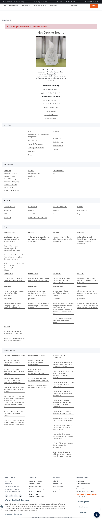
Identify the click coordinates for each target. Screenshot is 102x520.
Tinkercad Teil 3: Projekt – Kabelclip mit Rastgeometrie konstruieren (62, 239)
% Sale (94, 6)
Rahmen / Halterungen (11, 190)
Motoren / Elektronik (10, 185)
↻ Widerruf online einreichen (86, 494)
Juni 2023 (31, 299)
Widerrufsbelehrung (83, 489)
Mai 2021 (7, 326)
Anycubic (80, 206)
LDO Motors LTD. (9, 206)
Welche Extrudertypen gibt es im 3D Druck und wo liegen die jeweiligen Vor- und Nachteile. (87, 306)
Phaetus (55, 214)
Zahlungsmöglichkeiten (36, 148)
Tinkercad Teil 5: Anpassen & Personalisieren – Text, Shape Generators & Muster (13, 257)
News (30, 155)
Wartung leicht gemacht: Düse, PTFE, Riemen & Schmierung (38, 279)
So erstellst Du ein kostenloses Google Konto (38, 136)
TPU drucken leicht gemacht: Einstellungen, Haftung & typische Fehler (62, 280)
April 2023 (56, 299)
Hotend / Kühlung (10, 179)
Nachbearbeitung (34, 173)
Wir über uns (32, 140)
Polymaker (80, 214)
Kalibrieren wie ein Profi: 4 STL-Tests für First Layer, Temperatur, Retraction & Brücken (14, 267)
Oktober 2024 (33, 274)
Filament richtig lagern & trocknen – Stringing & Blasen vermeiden (87, 293)
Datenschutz (18, 514)
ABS (54, 173)
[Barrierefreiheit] (97, 515)
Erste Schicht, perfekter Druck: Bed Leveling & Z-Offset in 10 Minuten (38, 306)
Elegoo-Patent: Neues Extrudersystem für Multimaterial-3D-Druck (12, 248)
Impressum (8, 514)
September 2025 (9, 232)
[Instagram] (11, 496)
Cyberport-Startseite (51, 118)
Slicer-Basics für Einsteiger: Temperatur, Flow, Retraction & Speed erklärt (87, 280)
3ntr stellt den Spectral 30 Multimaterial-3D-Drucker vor (13, 332)
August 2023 (8, 299)
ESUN (5, 214)
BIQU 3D (31, 210)
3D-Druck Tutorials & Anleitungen (60, 357)
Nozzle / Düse (8, 187)
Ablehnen (83, 512)
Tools (30, 179)
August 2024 (57, 274)
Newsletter (32, 151)
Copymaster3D (82, 210)
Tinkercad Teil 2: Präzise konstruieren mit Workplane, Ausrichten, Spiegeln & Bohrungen (86, 240)
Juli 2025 (31, 232)
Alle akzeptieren (83, 502)
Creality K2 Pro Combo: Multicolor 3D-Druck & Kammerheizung (11, 239)
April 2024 (7, 286)
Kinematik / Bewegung (11, 182)
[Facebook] (6, 496)
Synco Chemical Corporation (37, 217)
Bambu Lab (53, 6)
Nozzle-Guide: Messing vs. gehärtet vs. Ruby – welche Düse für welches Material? (37, 293)
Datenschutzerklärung (83, 484)
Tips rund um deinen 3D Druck (14, 356)
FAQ (29, 131)
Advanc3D (31, 214)
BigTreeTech (8, 210)
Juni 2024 (80, 274)
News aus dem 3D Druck (36, 356)
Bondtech (56, 210)
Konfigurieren (83, 507)
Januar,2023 (81, 299)
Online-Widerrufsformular (85, 491)
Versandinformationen (35, 144)
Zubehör (55, 481)
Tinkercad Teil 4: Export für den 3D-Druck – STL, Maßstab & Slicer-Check (38, 239)
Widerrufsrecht (58, 146)
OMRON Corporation (60, 206)
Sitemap (55, 149)
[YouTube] (20, 496)
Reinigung (31, 176)
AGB (54, 135)
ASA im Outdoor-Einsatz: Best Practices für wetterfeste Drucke (62, 321)
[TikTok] (16, 496)
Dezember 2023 (58, 286)
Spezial (55, 179)
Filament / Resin (58, 484)
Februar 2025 (8, 274)
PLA (54, 176)
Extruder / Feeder (9, 176)
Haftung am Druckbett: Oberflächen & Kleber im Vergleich (61, 293)
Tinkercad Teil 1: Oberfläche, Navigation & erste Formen (13, 279)
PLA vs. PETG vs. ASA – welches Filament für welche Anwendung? (14, 293)
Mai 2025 (56, 232)
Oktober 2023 (82, 286)
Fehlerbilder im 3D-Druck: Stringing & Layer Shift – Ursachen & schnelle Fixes (12, 306)
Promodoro (7, 217)
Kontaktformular (51, 111)
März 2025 (80, 232)
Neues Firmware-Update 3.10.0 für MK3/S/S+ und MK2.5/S (14, 339)
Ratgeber (74, 6)
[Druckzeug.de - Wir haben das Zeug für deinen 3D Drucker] (5, 6)
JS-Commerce (32, 206)
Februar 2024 (32, 286)
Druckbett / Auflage (10, 173)
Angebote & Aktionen (50, 115)
